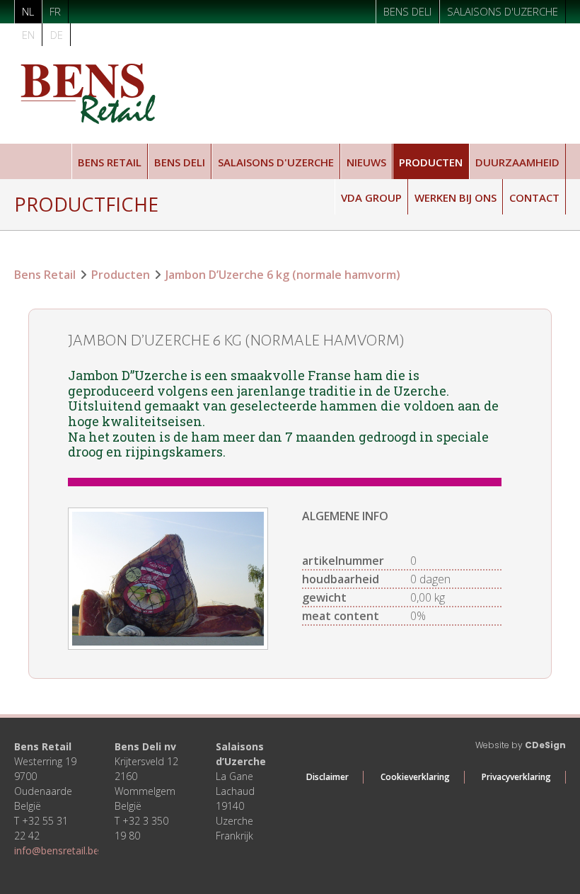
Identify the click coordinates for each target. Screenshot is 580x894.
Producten (431, 162)
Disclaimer (327, 777)
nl (28, 11)
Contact (534, 197)
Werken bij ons (455, 197)
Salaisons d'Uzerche (502, 11)
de (56, 35)
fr (55, 11)
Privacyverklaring (516, 777)
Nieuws (366, 162)
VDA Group (371, 197)
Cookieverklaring (415, 777)
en (28, 35)
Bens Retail (109, 162)
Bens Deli (407, 11)
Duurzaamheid (517, 162)
